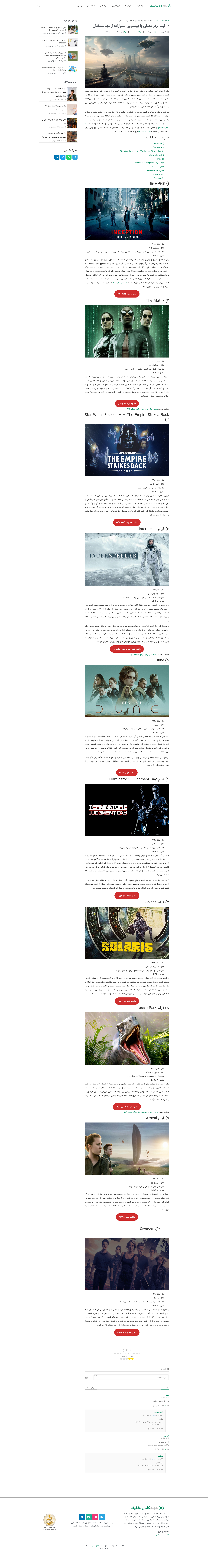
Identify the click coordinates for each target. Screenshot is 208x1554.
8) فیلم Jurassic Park (155, 170)
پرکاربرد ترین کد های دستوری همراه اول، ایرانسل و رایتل (54, 68)
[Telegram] (102, 1517)
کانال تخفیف (95, 1546)
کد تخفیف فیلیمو (162, 1534)
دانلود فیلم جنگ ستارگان (126, 522)
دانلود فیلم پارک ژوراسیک (127, 1106)
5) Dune (160, 159)
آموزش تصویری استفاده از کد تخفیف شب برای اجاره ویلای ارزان (53, 29)
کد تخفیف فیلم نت (120, 282)
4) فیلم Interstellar (156, 155)
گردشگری (79, 6)
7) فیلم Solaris (158, 166)
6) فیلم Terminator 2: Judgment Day (149, 162)
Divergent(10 (159, 178)
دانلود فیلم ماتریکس (127, 403)
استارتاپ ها (128, 6)
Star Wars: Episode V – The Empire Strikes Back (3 (142, 151)
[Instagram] (95, 1517)
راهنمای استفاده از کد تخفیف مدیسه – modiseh (53, 41)
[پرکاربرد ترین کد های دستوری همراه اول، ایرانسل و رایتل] (73, 73)
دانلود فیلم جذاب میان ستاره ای (127, 649)
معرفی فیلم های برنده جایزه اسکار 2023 (142, 408)
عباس (154, 1459)
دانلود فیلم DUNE (126, 772)
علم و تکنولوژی (116, 6)
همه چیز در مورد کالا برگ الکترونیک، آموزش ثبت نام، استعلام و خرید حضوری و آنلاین (54, 55)
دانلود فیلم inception (126, 294)
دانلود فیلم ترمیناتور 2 (127, 895)
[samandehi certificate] (49, 1521)
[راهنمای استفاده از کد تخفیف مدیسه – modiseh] (73, 46)
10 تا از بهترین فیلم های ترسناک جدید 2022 (141, 1112)
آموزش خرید (140, 6)
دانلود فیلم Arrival (127, 1217)
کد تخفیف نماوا (144, 131)
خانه (167, 20)
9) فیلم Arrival (158, 174)
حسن (154, 1415)
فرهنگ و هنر (91, 6)
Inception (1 (159, 143)
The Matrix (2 (158, 147)
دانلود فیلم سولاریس (127, 1001)
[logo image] (160, 6)
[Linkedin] (82, 1517)
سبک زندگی (103, 6)
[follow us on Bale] (89, 1517)
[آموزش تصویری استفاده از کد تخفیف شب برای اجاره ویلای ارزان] (73, 33)
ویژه (44, 33)
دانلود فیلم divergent (126, 1332)
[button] (38, 6)
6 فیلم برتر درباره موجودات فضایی (144, 654)
